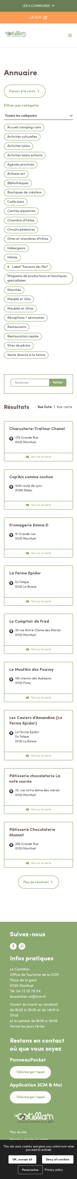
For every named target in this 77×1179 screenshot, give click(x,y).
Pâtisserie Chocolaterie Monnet (32, 832)
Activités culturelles (22, 137)
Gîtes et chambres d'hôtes (27, 239)
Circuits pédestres (21, 229)
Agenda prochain (20, 164)
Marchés (14, 290)
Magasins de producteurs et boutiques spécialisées (37, 278)
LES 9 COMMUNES (36, 6)
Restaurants (16, 327)
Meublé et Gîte (19, 299)
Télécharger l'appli (30, 1072)
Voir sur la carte (41, 456)
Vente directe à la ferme (26, 355)
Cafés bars (15, 202)
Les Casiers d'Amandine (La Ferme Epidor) (35, 720)
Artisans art (16, 174)
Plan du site (18, 1132)
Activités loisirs (18, 146)
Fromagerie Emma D (28, 525)
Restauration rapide (22, 336)
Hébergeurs (16, 248)
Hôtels (12, 257)
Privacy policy (54, 1169)
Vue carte (64, 407)
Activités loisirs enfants (24, 155)
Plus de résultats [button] (36, 882)
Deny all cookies (58, 1159)
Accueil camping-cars (24, 127)
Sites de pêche (18, 345)
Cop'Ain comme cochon (31, 477)
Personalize (30, 1169)
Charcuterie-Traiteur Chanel (37, 429)
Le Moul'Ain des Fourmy (31, 670)
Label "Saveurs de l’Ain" (29, 267)
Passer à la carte (22, 91)
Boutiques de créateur (24, 192)
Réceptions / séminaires (25, 318)
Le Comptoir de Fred (29, 621)
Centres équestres (21, 211)
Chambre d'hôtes (20, 220)
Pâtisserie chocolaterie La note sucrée (34, 779)
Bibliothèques (17, 183)
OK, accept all (22, 1159)
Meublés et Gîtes (20, 308)
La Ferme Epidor (25, 573)
